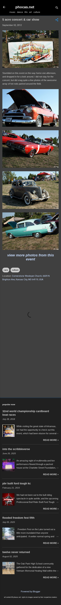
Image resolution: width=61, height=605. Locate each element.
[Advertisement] (30, 372)
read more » (51, 440)
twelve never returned (16, 552)
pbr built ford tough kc (16, 483)
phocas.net (24, 7)
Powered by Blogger (30, 591)
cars (6, 270)
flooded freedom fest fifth (18, 517)
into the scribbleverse (16, 449)
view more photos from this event (30, 257)
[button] (57, 20)
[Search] (57, 8)
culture (15, 270)
